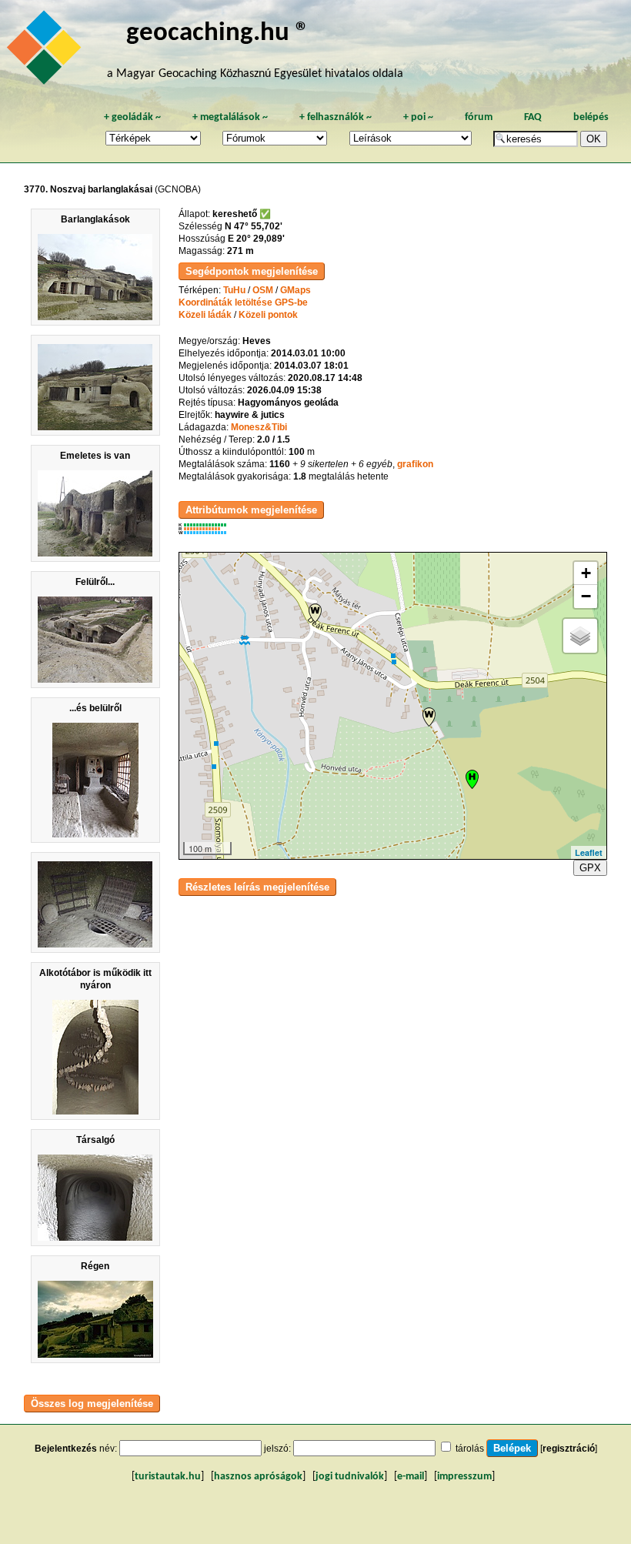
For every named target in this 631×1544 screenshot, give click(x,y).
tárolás (470, 1448)
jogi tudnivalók (350, 1477)
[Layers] (580, 636)
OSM (262, 290)
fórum (478, 117)
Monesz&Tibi (259, 427)
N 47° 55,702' (253, 226)
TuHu (234, 290)
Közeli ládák (205, 314)
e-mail (410, 1477)
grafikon (415, 464)
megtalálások (230, 117)
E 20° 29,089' (256, 238)
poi (418, 117)
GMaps (295, 290)
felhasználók (335, 117)
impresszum (464, 1477)
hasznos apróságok (258, 1477)
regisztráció (569, 1448)
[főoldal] (46, 51)
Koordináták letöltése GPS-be (243, 302)
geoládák (132, 117)
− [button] (586, 596)
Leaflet (589, 852)
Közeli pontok (268, 314)
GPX (590, 868)
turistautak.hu (168, 1477)
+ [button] (586, 573)
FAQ (533, 117)
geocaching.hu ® (217, 33)
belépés (591, 117)
